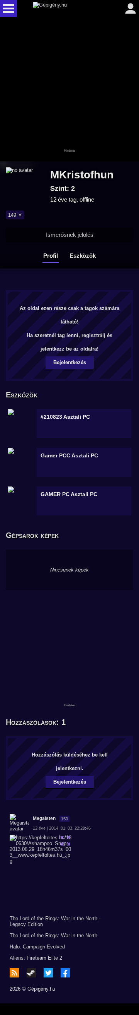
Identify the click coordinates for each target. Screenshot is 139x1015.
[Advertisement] (69, 90)
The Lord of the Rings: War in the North (53, 935)
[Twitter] (48, 972)
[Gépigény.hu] (67, 8)
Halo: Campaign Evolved (37, 947)
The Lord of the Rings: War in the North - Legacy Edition (55, 921)
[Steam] (31, 972)
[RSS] (14, 972)
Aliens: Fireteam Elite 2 (36, 958)
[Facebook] (65, 972)
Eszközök (83, 255)
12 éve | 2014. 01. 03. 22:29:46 (62, 828)
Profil (50, 255)
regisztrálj (93, 335)
